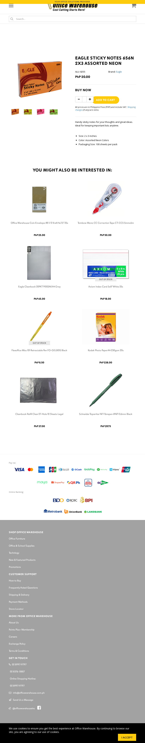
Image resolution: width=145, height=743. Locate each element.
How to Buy (15, 580)
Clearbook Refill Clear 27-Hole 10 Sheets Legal (39, 414)
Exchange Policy (17, 644)
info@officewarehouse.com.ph (28, 693)
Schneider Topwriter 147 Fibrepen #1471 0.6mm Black (105, 414)
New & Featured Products (22, 560)
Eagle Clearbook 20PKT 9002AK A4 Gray (39, 286)
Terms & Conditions (19, 651)
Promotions (15, 567)
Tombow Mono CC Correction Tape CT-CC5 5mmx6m (106, 223)
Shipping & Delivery (19, 595)
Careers (13, 637)
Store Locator (16, 609)
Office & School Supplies (21, 546)
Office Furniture (17, 539)
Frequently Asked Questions (23, 588)
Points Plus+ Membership (21, 629)
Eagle (119, 71)
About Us (14, 622)
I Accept (127, 737)
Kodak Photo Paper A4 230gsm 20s (106, 350)
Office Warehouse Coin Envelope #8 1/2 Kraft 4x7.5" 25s (39, 223)
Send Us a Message (22, 700)
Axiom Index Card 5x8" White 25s (105, 286)
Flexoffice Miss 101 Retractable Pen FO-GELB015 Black (39, 350)
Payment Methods (18, 602)
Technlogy (14, 553)
